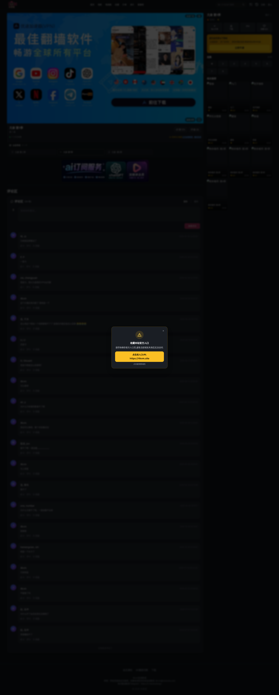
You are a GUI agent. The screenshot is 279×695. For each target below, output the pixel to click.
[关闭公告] (163, 330)
